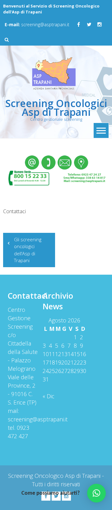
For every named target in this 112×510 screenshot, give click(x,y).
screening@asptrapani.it (37, 24)
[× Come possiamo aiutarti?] (96, 493)
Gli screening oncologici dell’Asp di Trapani (27, 250)
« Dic (48, 396)
